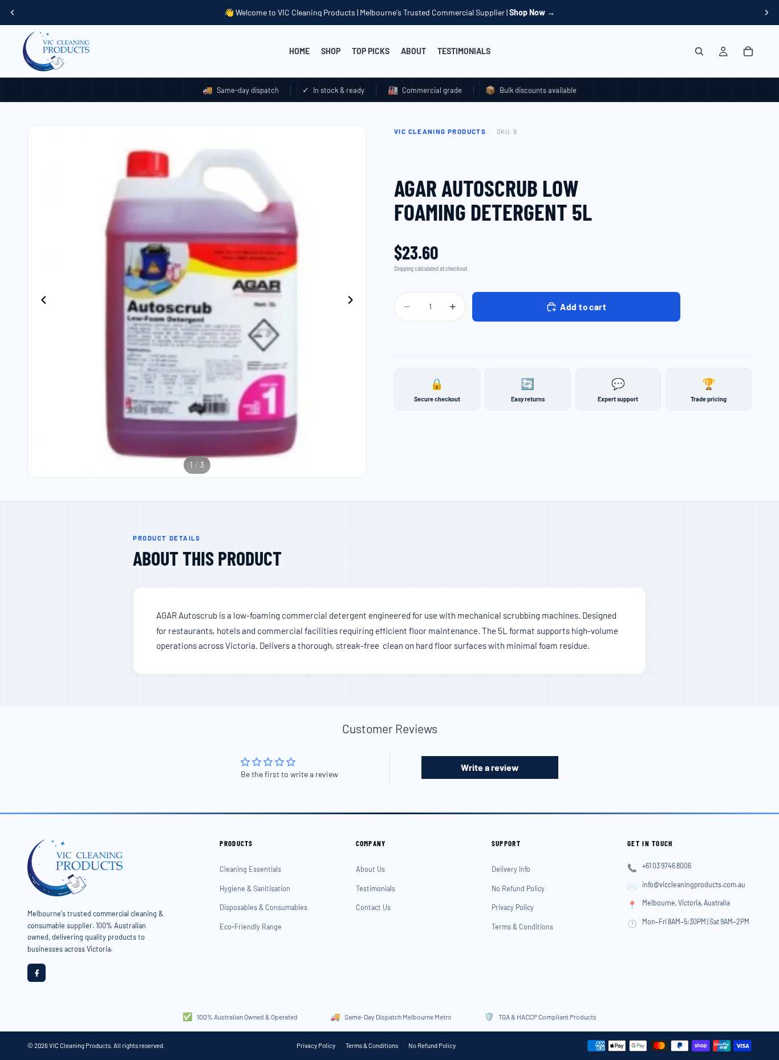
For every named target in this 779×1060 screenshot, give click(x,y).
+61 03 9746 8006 (666, 866)
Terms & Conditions (522, 927)
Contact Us (373, 907)
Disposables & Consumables (263, 907)
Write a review (490, 767)
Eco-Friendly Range (251, 927)
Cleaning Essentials (250, 869)
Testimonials (375, 888)
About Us (370, 869)
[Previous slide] (12, 12)
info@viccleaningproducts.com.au (693, 884)
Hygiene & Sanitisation (255, 888)
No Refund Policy (518, 888)
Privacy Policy (513, 907)
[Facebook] (36, 973)
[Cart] (748, 51)
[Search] (699, 51)
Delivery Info (511, 869)
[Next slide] (766, 12)
